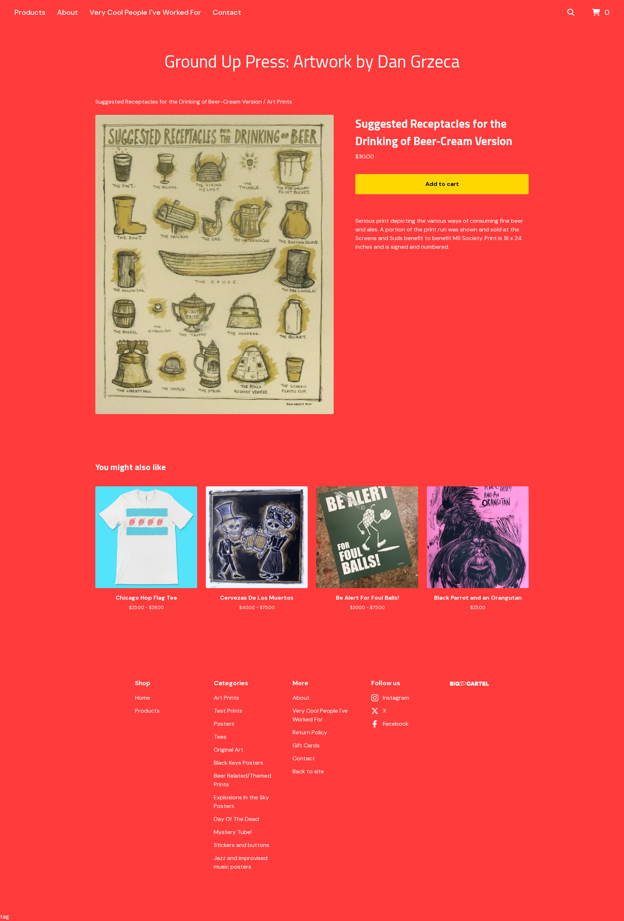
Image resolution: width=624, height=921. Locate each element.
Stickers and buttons (241, 845)
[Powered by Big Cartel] (469, 683)
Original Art (228, 749)
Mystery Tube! (233, 832)
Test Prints (228, 710)
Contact (227, 12)
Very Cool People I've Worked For (145, 12)
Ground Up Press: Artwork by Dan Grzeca (312, 61)
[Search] (570, 12)
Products (30, 12)
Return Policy (309, 732)
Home (142, 697)
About (67, 12)
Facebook (396, 723)
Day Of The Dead (236, 819)
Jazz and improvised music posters (241, 862)
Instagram (396, 697)
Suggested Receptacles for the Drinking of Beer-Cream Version (178, 101)
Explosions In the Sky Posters (241, 802)
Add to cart (442, 184)
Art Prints (279, 101)
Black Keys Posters (238, 762)
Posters (224, 723)
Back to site (308, 771)
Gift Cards (306, 745)
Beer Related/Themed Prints (242, 780)
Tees (220, 736)
